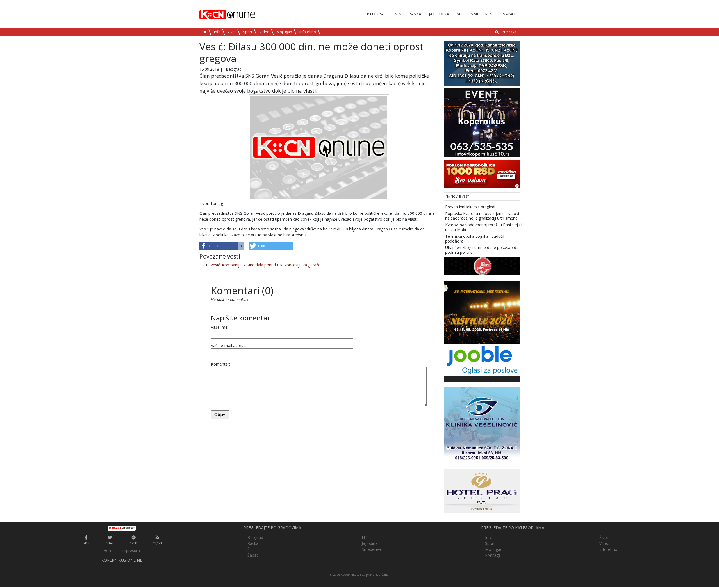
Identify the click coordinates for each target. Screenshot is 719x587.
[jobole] (482, 359)
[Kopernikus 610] (482, 122)
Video (264, 31)
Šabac (510, 14)
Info (217, 31)
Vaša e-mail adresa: (228, 345)
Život (232, 31)
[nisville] (482, 311)
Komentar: (220, 364)
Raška (415, 14)
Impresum (130, 550)
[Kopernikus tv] (482, 62)
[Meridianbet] (482, 174)
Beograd (377, 14)
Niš (397, 14)
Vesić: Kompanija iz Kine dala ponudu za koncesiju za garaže (265, 265)
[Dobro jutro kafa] (482, 265)
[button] (221, 246)
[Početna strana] (122, 528)
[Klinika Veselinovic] (482, 425)
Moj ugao (284, 31)
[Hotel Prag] (482, 490)
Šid (460, 14)
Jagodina (439, 14)
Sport (247, 31)
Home (109, 550)
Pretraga (509, 31)
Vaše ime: (219, 327)
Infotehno (307, 31)
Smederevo (483, 14)
